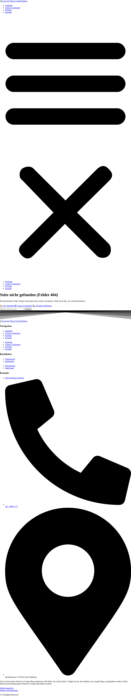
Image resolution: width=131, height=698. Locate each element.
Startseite (8, 5)
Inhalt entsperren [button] (6, 688)
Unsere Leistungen (12, 8)
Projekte (8, 10)
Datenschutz (10, 359)
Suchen (28, 309)
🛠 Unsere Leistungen (23, 306)
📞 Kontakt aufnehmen (42, 306)
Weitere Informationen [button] (9, 690)
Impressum (9, 361)
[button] (65, 147)
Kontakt (8, 12)
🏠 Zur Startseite (7, 306)
